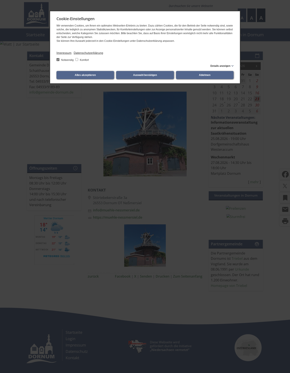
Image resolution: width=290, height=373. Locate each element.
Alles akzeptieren (85, 75)
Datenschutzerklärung (88, 52)
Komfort (84, 60)
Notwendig (67, 60)
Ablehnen (204, 75)
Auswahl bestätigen (145, 75)
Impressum (64, 52)
